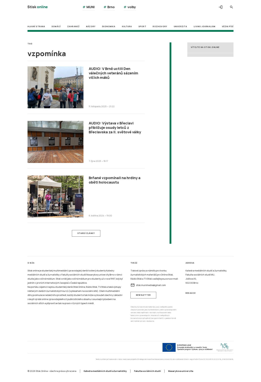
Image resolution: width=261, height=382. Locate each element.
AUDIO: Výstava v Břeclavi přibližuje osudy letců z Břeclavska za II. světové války (115, 127)
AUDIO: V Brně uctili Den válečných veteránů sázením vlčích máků (113, 73)
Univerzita (180, 26)
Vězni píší (227, 26)
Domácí (56, 26)
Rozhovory (160, 26)
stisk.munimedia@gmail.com (148, 285)
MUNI (89, 7)
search (231, 7)
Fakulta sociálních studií (147, 371)
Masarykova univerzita (180, 371)
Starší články (86, 233)
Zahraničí (73, 26)
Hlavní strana (36, 26)
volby (130, 7)
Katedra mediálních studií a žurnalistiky (105, 371)
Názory (91, 26)
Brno (109, 7)
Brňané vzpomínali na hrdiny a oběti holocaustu (114, 180)
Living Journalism (204, 26)
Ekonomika (109, 26)
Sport (142, 26)
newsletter (143, 295)
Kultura (127, 26)
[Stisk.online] (38, 7)
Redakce (191, 293)
